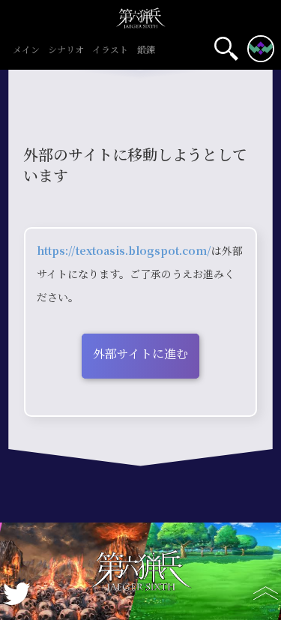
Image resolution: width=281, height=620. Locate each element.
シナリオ (66, 50)
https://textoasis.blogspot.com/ (124, 251)
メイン (26, 50)
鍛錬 (146, 50)
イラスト (110, 50)
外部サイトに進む (140, 354)
